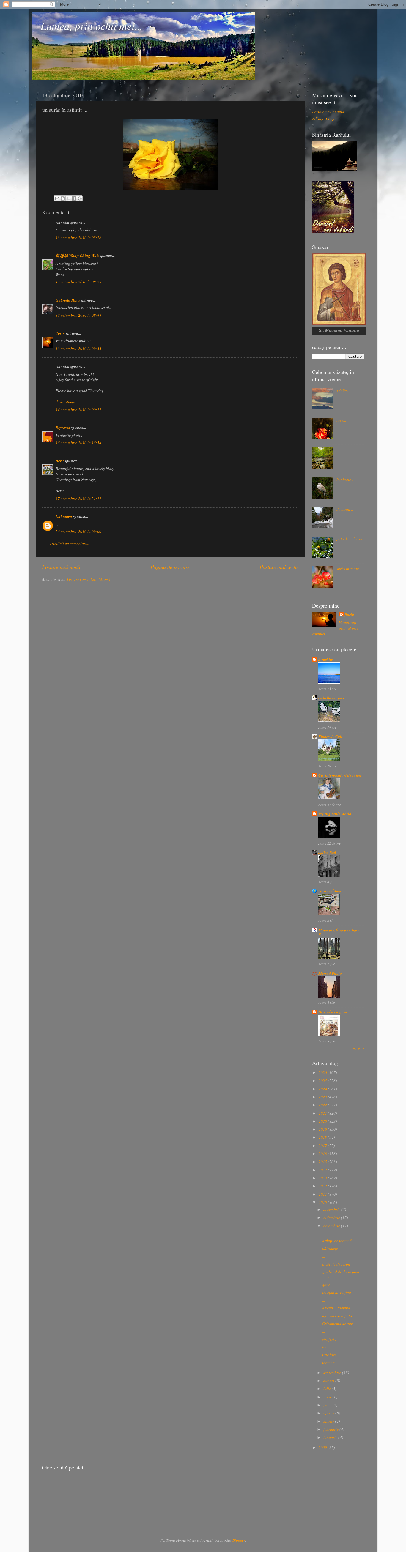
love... (341, 420)
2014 (323, 1170)
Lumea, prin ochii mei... (91, 25)
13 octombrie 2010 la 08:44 (78, 315)
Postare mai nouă (61, 566)
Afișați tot (358, 1048)
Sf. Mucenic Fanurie (339, 330)
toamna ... (330, 1362)
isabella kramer (331, 698)
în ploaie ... (345, 479)
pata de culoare (349, 539)
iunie (328, 1397)
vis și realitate (329, 891)
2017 (323, 1145)
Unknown (64, 516)
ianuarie (330, 1437)
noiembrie (332, 1217)
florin (60, 333)
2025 (323, 1080)
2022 (323, 1105)
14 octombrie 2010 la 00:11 (78, 409)
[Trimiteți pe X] (68, 198)
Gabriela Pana (68, 300)
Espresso (63, 427)
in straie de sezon (336, 1264)
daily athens (65, 402)
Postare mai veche (279, 566)
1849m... (343, 390)
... (337, 449)
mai (327, 1405)
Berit (60, 460)
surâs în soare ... (349, 568)
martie (329, 1421)
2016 (323, 1153)
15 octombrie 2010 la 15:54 (78, 442)
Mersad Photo (330, 973)
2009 (323, 1447)
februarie (331, 1429)
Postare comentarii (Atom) (88, 579)
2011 (323, 1194)
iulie (327, 1388)
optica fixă (327, 852)
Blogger (238, 1540)
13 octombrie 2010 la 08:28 (78, 237)
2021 (323, 1113)
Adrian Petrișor (324, 119)
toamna (328, 1347)
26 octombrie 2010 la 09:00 (78, 531)
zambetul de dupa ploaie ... (342, 1274)
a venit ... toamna (336, 1307)
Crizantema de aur (337, 1323)
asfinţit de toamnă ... (338, 1240)
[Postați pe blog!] (63, 198)
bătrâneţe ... (332, 1248)
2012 (323, 1186)
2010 (323, 1202)
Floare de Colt (330, 736)
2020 (323, 1121)
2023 (323, 1097)
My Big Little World (334, 813)
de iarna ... (345, 509)
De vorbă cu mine (333, 1012)
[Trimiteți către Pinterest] (80, 198)
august (329, 1380)
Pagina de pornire (170, 566)
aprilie (329, 1413)
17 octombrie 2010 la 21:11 (78, 498)
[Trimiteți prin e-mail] (57, 198)
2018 (323, 1137)
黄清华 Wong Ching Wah (77, 255)
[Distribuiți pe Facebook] (74, 198)
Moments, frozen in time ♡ (338, 932)
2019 (323, 1129)
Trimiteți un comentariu (69, 543)
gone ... (328, 1284)
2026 (323, 1072)
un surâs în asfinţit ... (339, 1315)
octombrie (332, 1225)
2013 (323, 1178)
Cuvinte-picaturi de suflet (339, 775)
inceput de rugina (336, 1292)
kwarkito (325, 659)
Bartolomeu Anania (328, 111)
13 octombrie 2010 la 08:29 (78, 282)
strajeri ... (330, 1339)
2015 (323, 1161)
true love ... (331, 1354)
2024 (323, 1089)
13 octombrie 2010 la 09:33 (78, 348)
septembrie (332, 1372)
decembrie (332, 1209)
